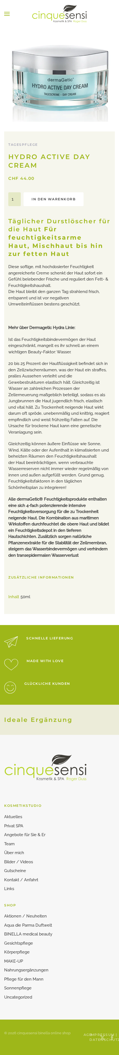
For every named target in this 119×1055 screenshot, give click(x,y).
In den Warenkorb (54, 199)
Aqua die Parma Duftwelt (28, 925)
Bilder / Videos (18, 861)
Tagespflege (23, 144)
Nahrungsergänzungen (26, 970)
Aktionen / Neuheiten (25, 916)
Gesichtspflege (18, 943)
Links (9, 888)
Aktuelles (13, 816)
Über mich (14, 852)
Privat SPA (13, 825)
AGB (85, 1035)
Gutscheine (15, 870)
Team (9, 843)
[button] (7, 14)
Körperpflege (17, 952)
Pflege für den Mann (23, 979)
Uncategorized (18, 997)
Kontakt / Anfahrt (21, 879)
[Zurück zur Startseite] (59, 14)
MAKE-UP (13, 961)
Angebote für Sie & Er (24, 834)
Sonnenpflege (18, 988)
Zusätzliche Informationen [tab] (41, 577)
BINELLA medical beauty (28, 934)
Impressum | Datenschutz (90, 1037)
